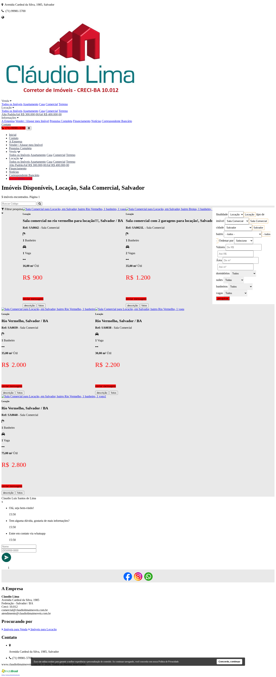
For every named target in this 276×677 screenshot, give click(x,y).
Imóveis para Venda (15, 629)
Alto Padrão (9, 114)
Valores (220, 247)
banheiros (222, 286)
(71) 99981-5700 (21, 178)
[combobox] (250, 214)
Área (219, 260)
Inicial (12, 134)
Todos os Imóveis (12, 104)
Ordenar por (226, 240)
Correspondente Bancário (117, 121)
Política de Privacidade (168, 661)
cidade (220, 227)
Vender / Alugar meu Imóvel (32, 121)
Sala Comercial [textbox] (258, 221)
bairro (219, 234)
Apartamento (30, 104)
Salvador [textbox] (258, 227)
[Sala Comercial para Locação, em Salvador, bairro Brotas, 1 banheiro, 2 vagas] (173, 209)
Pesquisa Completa (61, 121)
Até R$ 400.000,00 (50, 114)
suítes (219, 279)
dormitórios (223, 273)
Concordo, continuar (229, 661)
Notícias (96, 121)
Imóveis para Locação (43, 629)
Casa (42, 104)
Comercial (52, 104)
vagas (219, 293)
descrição (29, 305)
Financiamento (81, 121)
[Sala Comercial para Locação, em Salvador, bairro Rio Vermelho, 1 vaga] (139, 309)
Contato (6, 124)
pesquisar (223, 298)
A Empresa (8, 121)
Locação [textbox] (249, 214)
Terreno (63, 104)
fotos (41, 305)
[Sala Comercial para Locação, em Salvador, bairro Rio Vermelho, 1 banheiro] (48, 309)
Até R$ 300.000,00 (27, 114)
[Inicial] (72, 97)
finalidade (222, 214)
